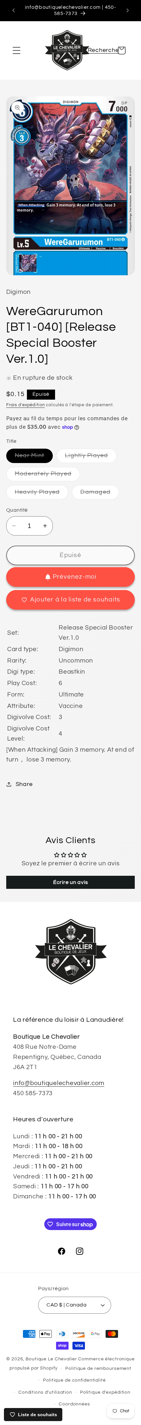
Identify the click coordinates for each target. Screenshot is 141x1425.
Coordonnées (74, 1404)
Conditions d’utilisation (45, 1392)
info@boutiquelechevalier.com (58, 1083)
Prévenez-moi (75, 577)
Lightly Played (91, 457)
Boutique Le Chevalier (51, 1359)
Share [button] (24, 784)
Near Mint (34, 457)
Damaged (99, 494)
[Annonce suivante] (127, 10)
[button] (17, 50)
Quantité (17, 510)
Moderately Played (47, 476)
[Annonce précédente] (13, 10)
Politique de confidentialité (74, 1380)
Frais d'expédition (25, 405)
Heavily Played (42, 494)
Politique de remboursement (98, 1368)
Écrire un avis (70, 882)
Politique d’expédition (105, 1392)
